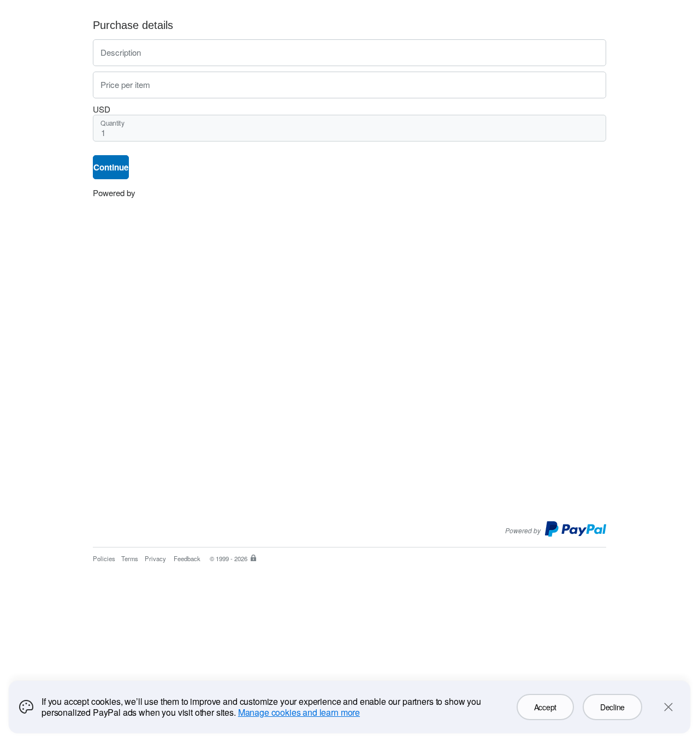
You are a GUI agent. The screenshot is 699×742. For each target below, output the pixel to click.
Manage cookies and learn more (299, 712)
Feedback (187, 558)
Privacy (155, 558)
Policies (104, 558)
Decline (612, 707)
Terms (129, 558)
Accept (545, 707)
